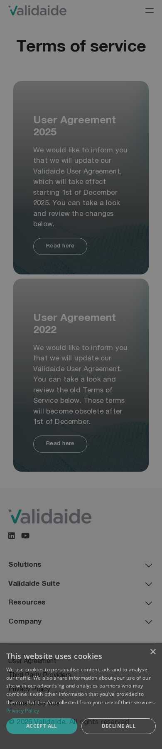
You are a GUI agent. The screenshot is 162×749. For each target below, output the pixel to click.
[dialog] (81, 696)
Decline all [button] (118, 725)
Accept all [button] (41, 725)
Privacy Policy (22, 710)
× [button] (153, 652)
